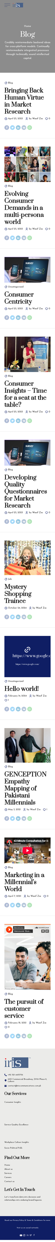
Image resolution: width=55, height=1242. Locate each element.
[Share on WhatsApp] (29, 127)
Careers (7, 1177)
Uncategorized (15, 287)
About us (8, 1169)
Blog (10, 83)
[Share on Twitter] (12, 127)
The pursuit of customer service (23, 1009)
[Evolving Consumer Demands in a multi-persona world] (27, 164)
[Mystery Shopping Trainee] (27, 558)
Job (10, 579)
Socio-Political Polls (13, 1148)
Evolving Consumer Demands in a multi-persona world (24, 208)
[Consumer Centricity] (27, 270)
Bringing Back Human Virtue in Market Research (24, 101)
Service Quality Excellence (16, 1125)
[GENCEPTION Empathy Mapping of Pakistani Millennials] (27, 745)
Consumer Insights (12, 1102)
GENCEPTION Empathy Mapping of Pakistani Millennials (25, 788)
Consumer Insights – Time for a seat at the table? (25, 394)
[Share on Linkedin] (18, 127)
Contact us (9, 1181)
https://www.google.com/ (27, 664)
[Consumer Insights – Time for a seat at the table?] (27, 354)
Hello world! (21, 689)
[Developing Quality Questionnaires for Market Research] (27, 453)
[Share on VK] (24, 127)
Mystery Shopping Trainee (17, 594)
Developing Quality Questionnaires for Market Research (25, 492)
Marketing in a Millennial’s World (24, 882)
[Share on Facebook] (6, 127)
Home (27, 26)
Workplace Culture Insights (16, 1142)
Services (8, 1173)
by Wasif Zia (36, 118)
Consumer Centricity (19, 298)
